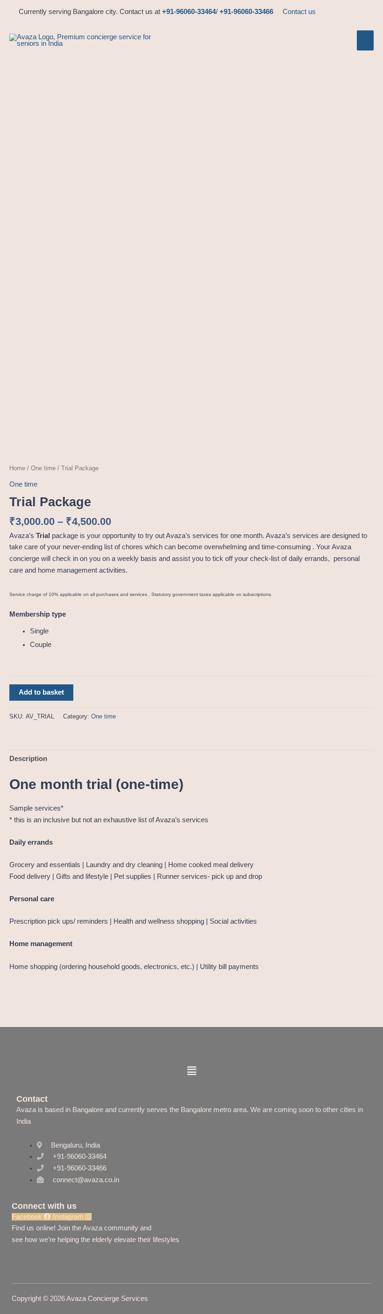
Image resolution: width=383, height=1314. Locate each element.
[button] (191, 1071)
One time (43, 468)
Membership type (37, 614)
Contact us (299, 11)
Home (17, 468)
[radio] (202, 631)
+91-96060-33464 (189, 11)
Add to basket (41, 692)
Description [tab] (28, 758)
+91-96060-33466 (246, 11)
